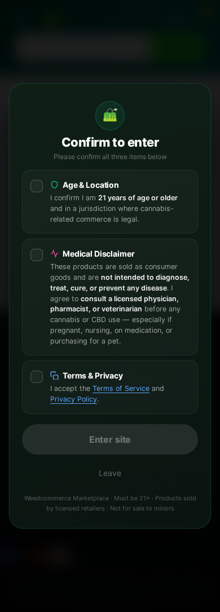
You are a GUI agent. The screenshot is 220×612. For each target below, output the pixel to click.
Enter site (110, 439)
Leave (110, 473)
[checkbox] (110, 201)
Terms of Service (121, 388)
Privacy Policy (73, 399)
